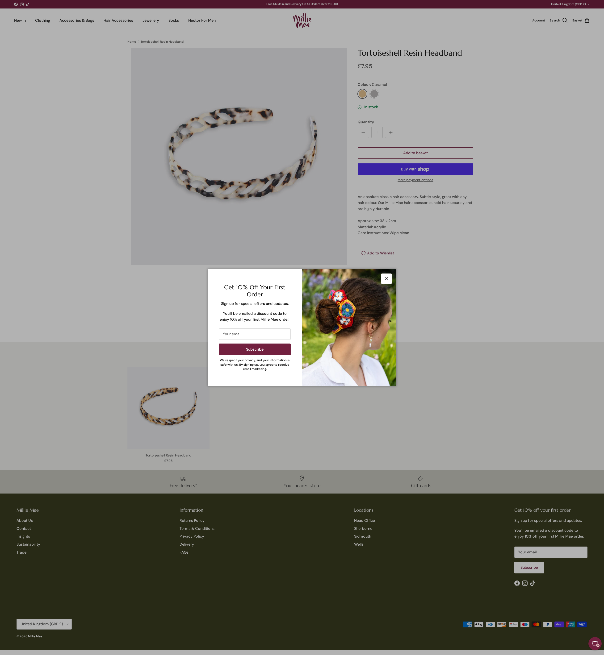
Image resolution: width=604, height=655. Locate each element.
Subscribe (255, 349)
